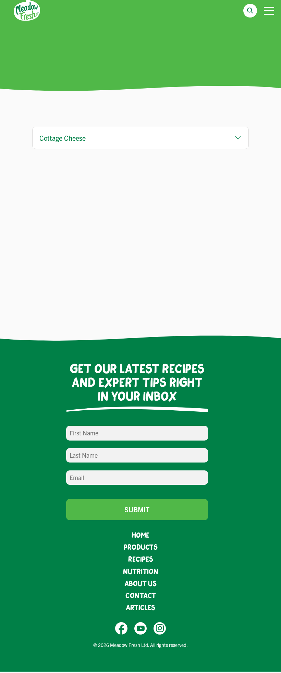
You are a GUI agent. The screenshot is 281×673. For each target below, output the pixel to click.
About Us (140, 583)
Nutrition (140, 571)
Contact (140, 595)
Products (141, 547)
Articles (140, 607)
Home (141, 535)
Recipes (140, 559)
